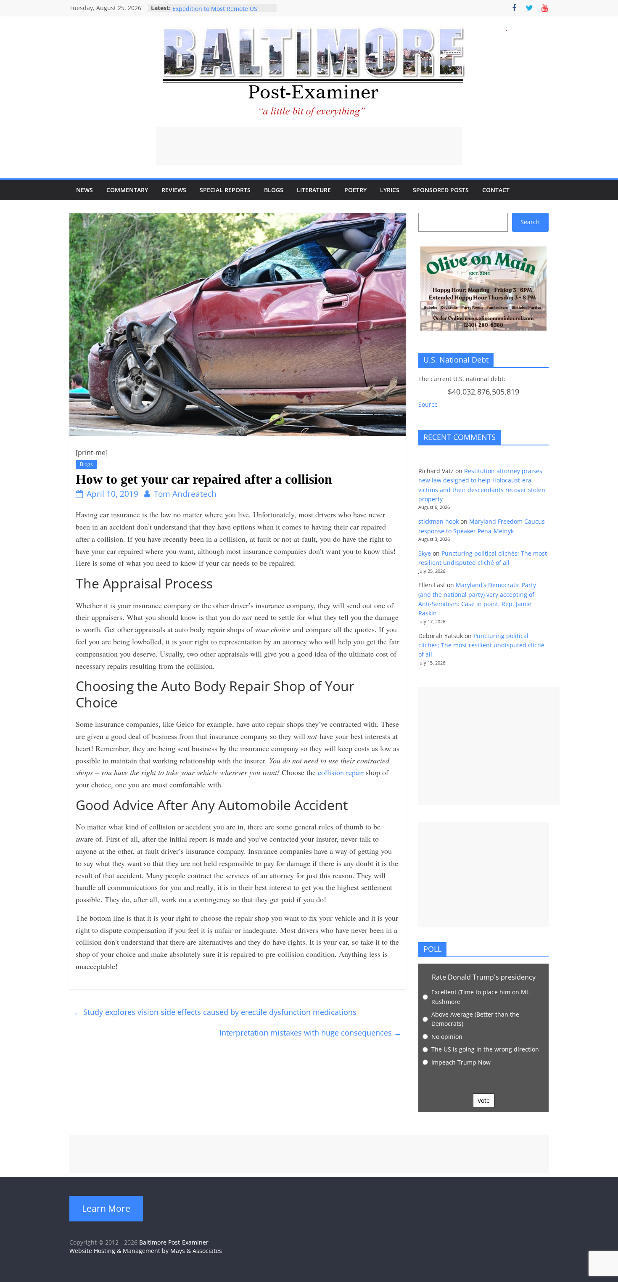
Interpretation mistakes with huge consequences (310, 1033)
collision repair (342, 772)
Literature (314, 190)
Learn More (106, 1208)
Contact (496, 190)
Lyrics (389, 190)
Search (530, 222)
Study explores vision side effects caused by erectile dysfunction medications (217, 1012)
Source (428, 404)
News (84, 190)
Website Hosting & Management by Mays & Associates (145, 1251)
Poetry (355, 190)
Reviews (173, 190)
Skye (424, 553)
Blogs (273, 190)
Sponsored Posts (441, 190)
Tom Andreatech (185, 493)
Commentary (127, 190)
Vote (484, 1101)
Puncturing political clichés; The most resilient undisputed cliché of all (481, 645)
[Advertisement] (309, 146)
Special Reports (225, 190)
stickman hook (438, 521)
